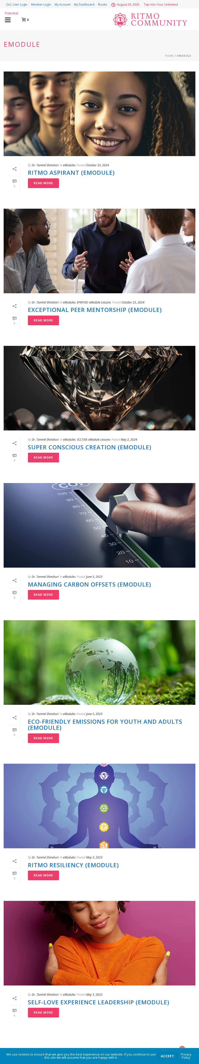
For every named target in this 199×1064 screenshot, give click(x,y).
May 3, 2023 (94, 857)
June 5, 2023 (94, 577)
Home (169, 55)
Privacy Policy (186, 1056)
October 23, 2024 (97, 165)
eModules (69, 165)
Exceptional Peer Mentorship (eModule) (95, 310)
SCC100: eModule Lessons (93, 439)
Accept (167, 1056)
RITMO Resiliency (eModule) (73, 865)
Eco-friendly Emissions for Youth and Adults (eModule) (105, 724)
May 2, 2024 (129, 439)
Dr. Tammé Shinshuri (45, 165)
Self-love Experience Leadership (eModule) (98, 1002)
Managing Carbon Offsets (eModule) (89, 584)
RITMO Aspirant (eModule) (71, 172)
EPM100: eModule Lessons (94, 302)
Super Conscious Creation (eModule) (89, 447)
